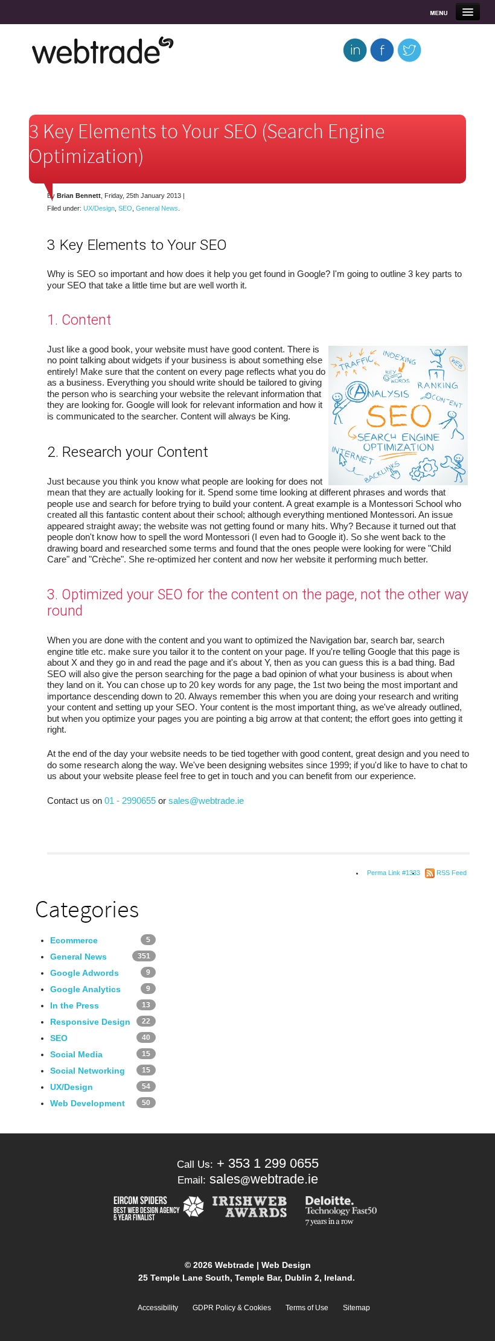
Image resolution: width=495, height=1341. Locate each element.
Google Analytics (85, 989)
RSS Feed (451, 872)
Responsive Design (90, 1022)
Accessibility (158, 1308)
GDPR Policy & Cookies (232, 1308)
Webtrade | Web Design (103, 50)
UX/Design (99, 208)
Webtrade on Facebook (381, 49)
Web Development (87, 1103)
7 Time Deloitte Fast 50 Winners (343, 1212)
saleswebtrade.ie (263, 1179)
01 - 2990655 (130, 800)
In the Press (74, 1005)
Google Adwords (84, 973)
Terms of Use (307, 1308)
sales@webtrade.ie (207, 800)
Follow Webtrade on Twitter (409, 49)
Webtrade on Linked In (354, 49)
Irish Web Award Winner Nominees (253, 1212)
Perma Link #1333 (393, 872)
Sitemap (356, 1308)
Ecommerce (74, 940)
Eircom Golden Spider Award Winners (157, 1212)
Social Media (76, 1054)
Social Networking (87, 1070)
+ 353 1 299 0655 (268, 1163)
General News (157, 208)
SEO (125, 208)
